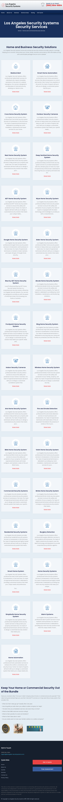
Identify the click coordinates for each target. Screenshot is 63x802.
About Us (9, 12)
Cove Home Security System (16, 114)
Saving (33, 12)
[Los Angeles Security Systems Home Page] (10, 5)
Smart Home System (16, 571)
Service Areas (25, 12)
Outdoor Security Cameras (47, 114)
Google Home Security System (16, 240)
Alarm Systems (47, 614)
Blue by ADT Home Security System (15, 282)
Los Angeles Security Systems (16, 799)
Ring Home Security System (47, 324)
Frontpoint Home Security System (16, 325)
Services (16, 12)
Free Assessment (47, 769)
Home (2, 12)
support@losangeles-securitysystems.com (12, 754)
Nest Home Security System (16, 155)
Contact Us (4, 775)
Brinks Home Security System (47, 491)
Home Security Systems (47, 571)
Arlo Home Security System (15, 409)
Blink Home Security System (16, 450)
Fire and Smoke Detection (47, 409)
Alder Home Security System (47, 240)
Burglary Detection (47, 532)
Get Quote (40, 12)
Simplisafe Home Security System (16, 615)
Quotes (3, 770)
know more (15, 91)
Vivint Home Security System (47, 450)
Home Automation (15, 658)
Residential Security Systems (15, 532)
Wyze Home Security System (47, 198)
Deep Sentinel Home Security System (47, 156)
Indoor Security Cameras (16, 367)
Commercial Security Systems (16, 491)
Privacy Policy (4, 777)
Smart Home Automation (47, 73)
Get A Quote (47, 762)
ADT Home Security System (15, 198)
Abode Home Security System (47, 281)
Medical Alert (16, 73)
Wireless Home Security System (47, 367)
